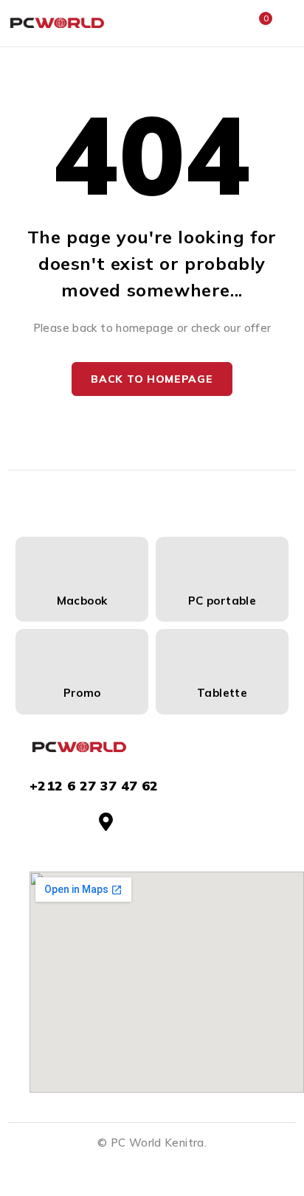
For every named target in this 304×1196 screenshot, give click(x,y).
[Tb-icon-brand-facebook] (39, 822)
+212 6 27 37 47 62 (94, 785)
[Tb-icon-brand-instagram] (72, 822)
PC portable (222, 601)
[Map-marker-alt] (106, 822)
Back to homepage (152, 379)
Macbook (82, 601)
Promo (82, 693)
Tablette (222, 693)
